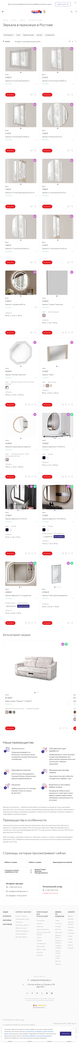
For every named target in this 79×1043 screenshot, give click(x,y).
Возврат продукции (22, 931)
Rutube (37, 993)
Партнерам (7, 924)
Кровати (71, 919)
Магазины (7, 920)
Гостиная (58, 923)
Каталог (71, 912)
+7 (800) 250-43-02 (15, 887)
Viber (42, 993)
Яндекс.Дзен (52, 993)
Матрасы (71, 927)
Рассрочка (19, 922)
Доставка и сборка (22, 925)
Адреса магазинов (43, 929)
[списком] (72, 41)
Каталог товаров (21, 916)
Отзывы (39, 940)
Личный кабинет (21, 934)
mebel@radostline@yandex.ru (18, 891)
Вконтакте (27, 993)
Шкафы (70, 930)
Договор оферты (21, 937)
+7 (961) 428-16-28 (51, 890)
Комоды (70, 948)
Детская (58, 929)
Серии (57, 920)
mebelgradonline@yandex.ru (40, 980)
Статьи (39, 937)
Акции (5, 912)
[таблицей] (75, 41)
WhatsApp (47, 993)
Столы (70, 939)
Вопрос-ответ (41, 949)
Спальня (58, 926)
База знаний (41, 946)
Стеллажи (71, 933)
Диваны (70, 916)
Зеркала (58, 961)
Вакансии (40, 926)
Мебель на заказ (21, 928)
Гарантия (40, 952)
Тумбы (70, 936)
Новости (39, 923)
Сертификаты (41, 943)
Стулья (70, 942)
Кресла (70, 945)
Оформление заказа (22, 919)
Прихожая (58, 932)
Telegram (32, 993)
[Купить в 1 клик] (66, 332)
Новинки (58, 964)
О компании (41, 920)
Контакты (7, 916)
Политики (40, 955)
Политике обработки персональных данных (37, 1036)
